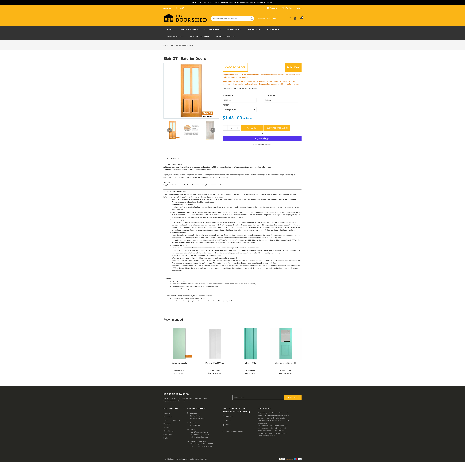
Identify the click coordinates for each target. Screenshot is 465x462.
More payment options (262, 144)
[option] (191, 90)
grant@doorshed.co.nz (199, 432)
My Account (272, 8)
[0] (300, 18)
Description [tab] (172, 158)
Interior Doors (211, 29)
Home (169, 29)
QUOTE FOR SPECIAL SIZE (277, 128)
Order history (168, 431)
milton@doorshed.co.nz (199, 437)
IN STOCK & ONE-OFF (225, 37)
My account (167, 434)
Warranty (166, 424)
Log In (299, 8)
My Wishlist (287, 8)
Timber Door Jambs (199, 37)
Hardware (272, 29)
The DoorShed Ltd (180, 459)
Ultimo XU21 (250, 363)
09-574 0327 (271, 18)
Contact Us (180, 8)
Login (165, 438)
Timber (226, 105)
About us (166, 413)
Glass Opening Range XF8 (285, 363)
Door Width (269, 95)
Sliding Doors (233, 29)
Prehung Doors (175, 37)
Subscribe (293, 397)
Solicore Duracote (179, 363)
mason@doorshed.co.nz (200, 434)
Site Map (166, 427)
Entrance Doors (188, 29)
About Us (167, 8)
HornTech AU (199, 459)
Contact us (167, 417)
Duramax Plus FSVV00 (214, 363)
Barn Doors (254, 29)
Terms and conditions (171, 420)
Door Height (229, 95)
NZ (206, 459)
